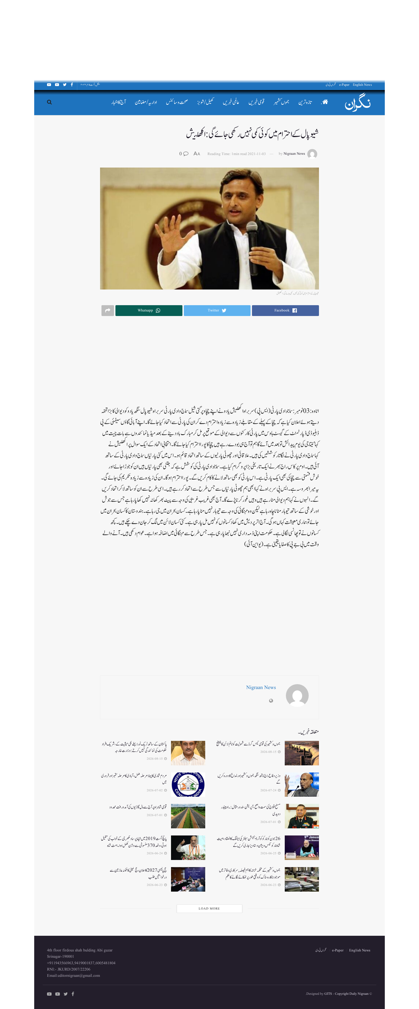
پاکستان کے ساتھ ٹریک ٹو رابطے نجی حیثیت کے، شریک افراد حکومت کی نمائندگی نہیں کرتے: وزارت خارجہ (134, 747)
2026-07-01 (269, 822)
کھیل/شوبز (205, 102)
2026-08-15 (269, 752)
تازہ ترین (305, 102)
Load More (209, 908)
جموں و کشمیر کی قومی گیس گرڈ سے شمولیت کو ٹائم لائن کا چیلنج (248, 744)
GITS (328, 993)
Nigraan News (294, 154)
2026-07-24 (269, 790)
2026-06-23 (269, 885)
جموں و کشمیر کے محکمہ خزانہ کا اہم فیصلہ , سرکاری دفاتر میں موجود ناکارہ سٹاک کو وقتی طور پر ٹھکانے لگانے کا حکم (249, 873)
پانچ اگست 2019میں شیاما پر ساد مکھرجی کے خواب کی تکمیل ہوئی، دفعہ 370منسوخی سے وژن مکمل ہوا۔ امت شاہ (134, 842)
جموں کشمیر (281, 102)
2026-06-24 (155, 853)
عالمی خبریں (231, 102)
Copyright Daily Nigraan (351, 993)
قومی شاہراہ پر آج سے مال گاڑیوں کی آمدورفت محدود (138, 807)
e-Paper (344, 84)
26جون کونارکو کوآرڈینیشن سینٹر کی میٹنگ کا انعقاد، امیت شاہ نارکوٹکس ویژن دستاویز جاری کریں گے (248, 842)
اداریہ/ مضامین (146, 102)
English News (362, 84)
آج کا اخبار (118, 102)
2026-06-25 (269, 853)
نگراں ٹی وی (331, 84)
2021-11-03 (257, 154)
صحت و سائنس (177, 102)
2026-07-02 (155, 790)
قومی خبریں (257, 102)
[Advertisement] (248, 40)
